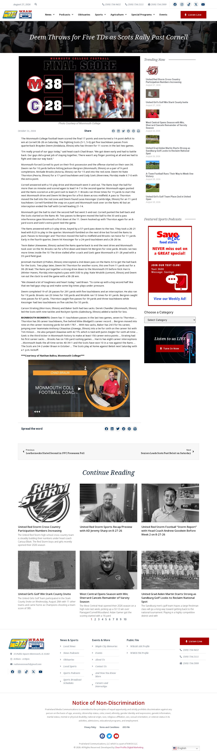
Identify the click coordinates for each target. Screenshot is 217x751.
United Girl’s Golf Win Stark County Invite (167, 102)
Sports (99, 14)
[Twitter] (109, 736)
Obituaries (84, 14)
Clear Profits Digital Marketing (129, 747)
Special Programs (141, 14)
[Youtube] (203, 4)
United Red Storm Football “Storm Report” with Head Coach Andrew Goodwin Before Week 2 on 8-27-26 (169, 530)
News (48, 14)
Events (163, 14)
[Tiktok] (189, 4)
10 (125, 619)
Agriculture (117, 14)
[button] (35, 4)
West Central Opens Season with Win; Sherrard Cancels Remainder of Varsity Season (166, 125)
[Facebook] (175, 4)
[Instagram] (182, 4)
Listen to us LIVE (170, 338)
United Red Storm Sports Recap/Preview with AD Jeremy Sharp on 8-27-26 (106, 528)
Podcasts (64, 14)
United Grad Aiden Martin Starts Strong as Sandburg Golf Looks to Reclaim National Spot (168, 151)
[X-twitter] (196, 4)
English (181, 748)
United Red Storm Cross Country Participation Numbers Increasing (163, 80)
